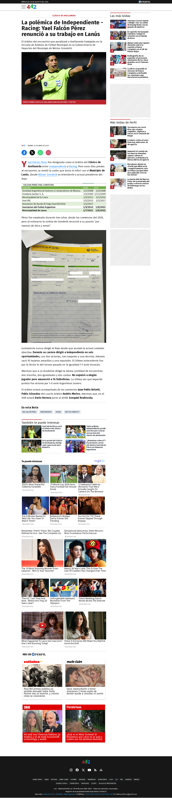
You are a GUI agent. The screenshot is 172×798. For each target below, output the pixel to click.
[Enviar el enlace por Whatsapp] (40, 152)
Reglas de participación (107, 783)
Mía (121, 780)
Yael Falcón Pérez (37, 162)
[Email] (48, 152)
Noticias (54, 780)
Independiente (57, 166)
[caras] (42, 708)
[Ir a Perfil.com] (144, 2)
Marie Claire (63, 780)
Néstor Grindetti (47, 174)
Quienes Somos (61, 783)
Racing (73, 166)
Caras (46, 780)
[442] (86, 762)
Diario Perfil (37, 780)
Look (111, 780)
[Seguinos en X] (83, 770)
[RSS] (95, 770)
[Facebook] (77, 770)
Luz (116, 780)
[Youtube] (89, 770)
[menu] (24, 6)
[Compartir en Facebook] (24, 152)
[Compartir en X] (32, 152)
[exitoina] (42, 662)
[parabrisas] (85, 708)
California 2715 (49, 794)
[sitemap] (101, 770)
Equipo (93, 783)
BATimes (136, 780)
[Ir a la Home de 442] (31, 8)
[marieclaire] (85, 662)
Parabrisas (92, 780)
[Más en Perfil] (38, 654)
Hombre (74, 780)
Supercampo (102, 780)
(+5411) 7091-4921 (91, 794)
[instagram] (71, 770)
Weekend (82, 780)
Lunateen (128, 780)
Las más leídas (120, 16)
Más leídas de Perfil (123, 122)
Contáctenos (74, 783)
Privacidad (85, 783)
